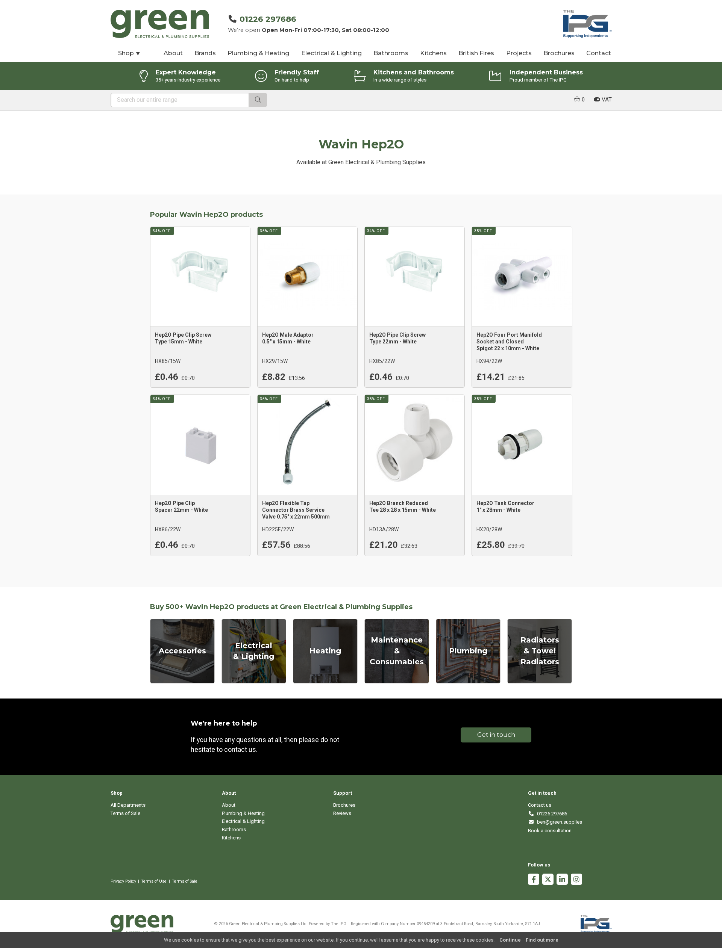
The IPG (338, 923)
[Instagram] (576, 880)
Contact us (539, 805)
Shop (129, 53)
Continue (510, 940)
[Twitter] (548, 880)
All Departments (128, 805)
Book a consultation (550, 830)
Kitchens (433, 53)
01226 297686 (268, 19)
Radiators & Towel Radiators (539, 650)
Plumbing (468, 650)
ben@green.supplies (558, 822)
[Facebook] (533, 880)
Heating (325, 650)
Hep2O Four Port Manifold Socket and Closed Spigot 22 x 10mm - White (509, 341)
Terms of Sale (125, 813)
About (173, 53)
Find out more (542, 940)
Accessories (182, 650)
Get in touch (496, 734)
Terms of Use (154, 881)
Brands (205, 53)
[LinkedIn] (562, 880)
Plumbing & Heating (258, 53)
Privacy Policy (123, 881)
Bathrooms (390, 53)
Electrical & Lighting (331, 53)
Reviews (342, 813)
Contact (598, 53)
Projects (519, 53)
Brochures (559, 53)
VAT (606, 99)
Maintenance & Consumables (397, 650)
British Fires (476, 53)
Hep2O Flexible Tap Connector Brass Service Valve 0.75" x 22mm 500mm (296, 510)
